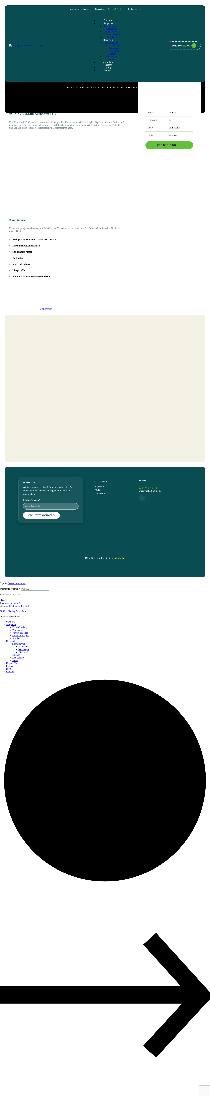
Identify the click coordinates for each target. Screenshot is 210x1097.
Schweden (23, 646)
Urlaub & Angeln (20, 635)
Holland (16, 655)
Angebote (11, 624)
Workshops (17, 630)
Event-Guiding (19, 627)
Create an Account (17, 583)
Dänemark (23, 652)
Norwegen (23, 649)
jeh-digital (119, 558)
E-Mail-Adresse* (31, 500)
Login (3, 600)
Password (5, 594)
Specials (16, 638)
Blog (8, 668)
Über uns (10, 621)
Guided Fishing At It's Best (13, 611)
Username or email (10, 588)
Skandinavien (19, 644)
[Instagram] (140, 9)
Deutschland (18, 657)
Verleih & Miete (20, 632)
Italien (15, 660)
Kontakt (10, 671)
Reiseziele (11, 641)
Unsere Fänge (13, 663)
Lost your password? (10, 603)
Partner (9, 666)
